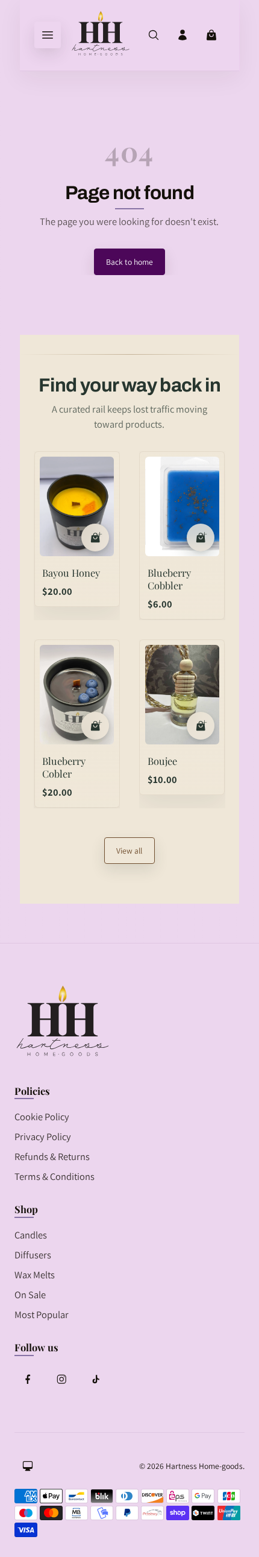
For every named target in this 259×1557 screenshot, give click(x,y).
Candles (30, 1234)
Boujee (162, 760)
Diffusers (32, 1254)
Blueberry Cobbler (169, 579)
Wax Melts (34, 1274)
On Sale (30, 1294)
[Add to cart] (95, 537)
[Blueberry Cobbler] (182, 506)
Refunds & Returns (52, 1156)
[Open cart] (211, 35)
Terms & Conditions (54, 1176)
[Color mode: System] (27, 1466)
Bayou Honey (71, 572)
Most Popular (41, 1314)
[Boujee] (182, 694)
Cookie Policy (41, 1116)
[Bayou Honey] (77, 506)
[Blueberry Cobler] (77, 694)
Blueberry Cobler (64, 767)
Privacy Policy (42, 1136)
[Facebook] (27, 1379)
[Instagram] (61, 1379)
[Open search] (153, 35)
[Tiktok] (96, 1379)
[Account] (182, 35)
